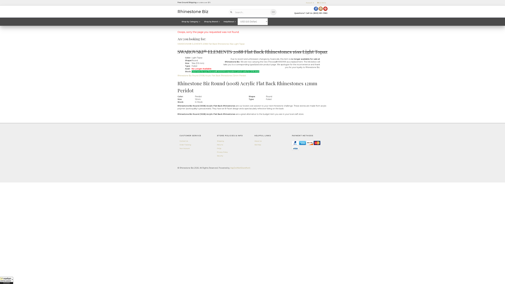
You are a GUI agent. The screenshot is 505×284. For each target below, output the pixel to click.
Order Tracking (185, 145)
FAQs (219, 148)
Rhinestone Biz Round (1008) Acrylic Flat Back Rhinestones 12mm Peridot (212, 75)
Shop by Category (190, 22)
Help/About (229, 22)
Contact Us (184, 141)
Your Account (185, 148)
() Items (322, 3)
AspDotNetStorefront (240, 168)
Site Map (257, 145)
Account (309, 3)
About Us (258, 141)
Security (220, 156)
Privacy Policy (222, 152)
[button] (6, 280)
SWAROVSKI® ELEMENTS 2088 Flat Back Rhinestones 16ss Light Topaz (211, 44)
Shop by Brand (211, 22)
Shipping (220, 141)
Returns (220, 145)
